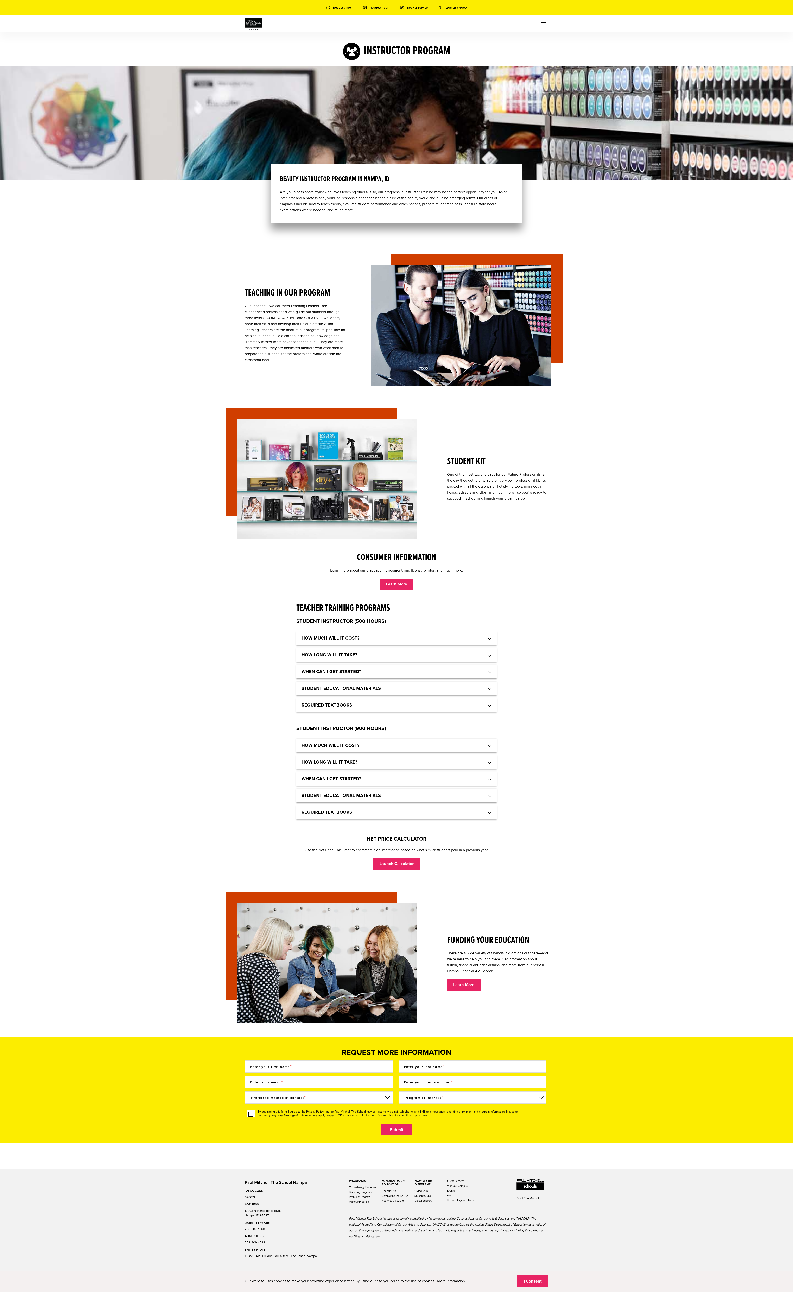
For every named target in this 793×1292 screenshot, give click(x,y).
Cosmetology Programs (362, 1187)
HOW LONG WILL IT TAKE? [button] (329, 655)
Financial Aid (389, 1191)
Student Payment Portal (461, 1200)
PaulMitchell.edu (534, 1198)
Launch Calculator (397, 863)
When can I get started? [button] (331, 671)
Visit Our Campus (457, 1186)
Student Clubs (422, 1196)
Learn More (396, 584)
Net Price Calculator (393, 1200)
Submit (396, 1129)
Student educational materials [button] (341, 688)
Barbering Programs (360, 1192)
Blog (449, 1195)
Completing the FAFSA (395, 1196)
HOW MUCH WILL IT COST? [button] (330, 638)
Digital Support (423, 1200)
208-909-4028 (255, 1242)
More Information (451, 1281)
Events (451, 1190)
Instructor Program (359, 1197)
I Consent (533, 1281)
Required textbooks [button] (327, 705)
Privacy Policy (314, 1111)
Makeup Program (359, 1201)
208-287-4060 (255, 1229)
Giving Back (421, 1191)
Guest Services (455, 1181)
